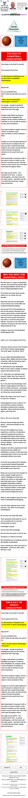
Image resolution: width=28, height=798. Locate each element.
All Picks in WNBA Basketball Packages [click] (21, 40)
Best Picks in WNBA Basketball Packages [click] (20, 262)
